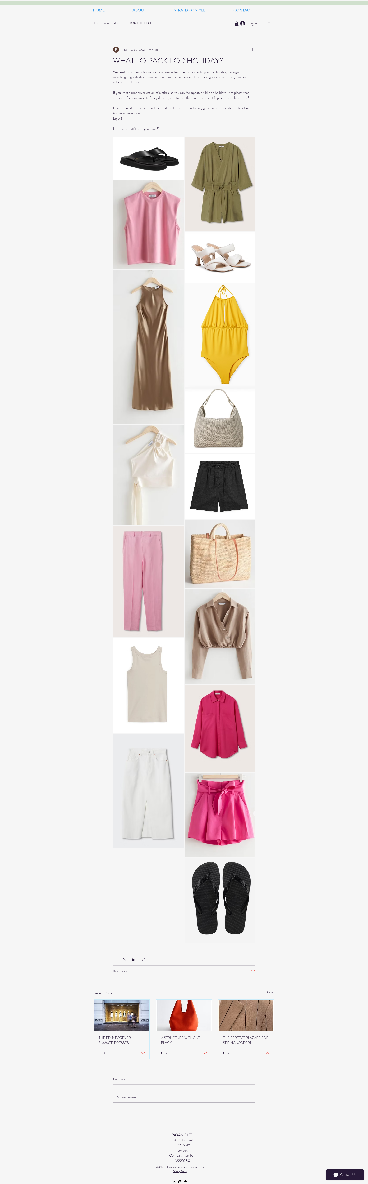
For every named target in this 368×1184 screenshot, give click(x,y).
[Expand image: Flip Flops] (250, 863)
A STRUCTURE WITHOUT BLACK (180, 1040)
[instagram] (180, 1182)
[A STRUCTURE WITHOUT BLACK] (184, 1015)
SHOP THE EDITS (140, 23)
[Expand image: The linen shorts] (250, 458)
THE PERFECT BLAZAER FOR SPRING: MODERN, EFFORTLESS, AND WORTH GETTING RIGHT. (246, 1040)
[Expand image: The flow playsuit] (250, 141)
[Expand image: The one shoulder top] (178, 429)
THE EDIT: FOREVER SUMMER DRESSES (115, 1040)
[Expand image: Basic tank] (178, 643)
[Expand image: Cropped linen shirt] (250, 594)
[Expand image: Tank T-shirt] (178, 185)
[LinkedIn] (174, 1182)
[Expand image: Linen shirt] (250, 689)
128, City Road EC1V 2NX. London (182, 1142)
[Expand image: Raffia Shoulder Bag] (250, 392)
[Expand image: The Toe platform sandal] (178, 141)
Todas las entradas (106, 23)
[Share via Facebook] (115, 959)
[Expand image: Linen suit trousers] (178, 530)
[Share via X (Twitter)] (124, 959)
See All (270, 992)
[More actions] (252, 49)
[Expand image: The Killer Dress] (178, 275)
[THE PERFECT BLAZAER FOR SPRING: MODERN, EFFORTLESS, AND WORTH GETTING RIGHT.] (246, 1015)
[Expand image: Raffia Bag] (250, 524)
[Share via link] (143, 959)
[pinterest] (185, 1182)
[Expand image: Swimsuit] (250, 288)
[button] (201, 10)
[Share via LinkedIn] (134, 959)
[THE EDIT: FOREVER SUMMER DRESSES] (122, 1015)
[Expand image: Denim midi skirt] (178, 738)
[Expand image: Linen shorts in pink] (250, 777)
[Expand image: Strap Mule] (250, 237)
